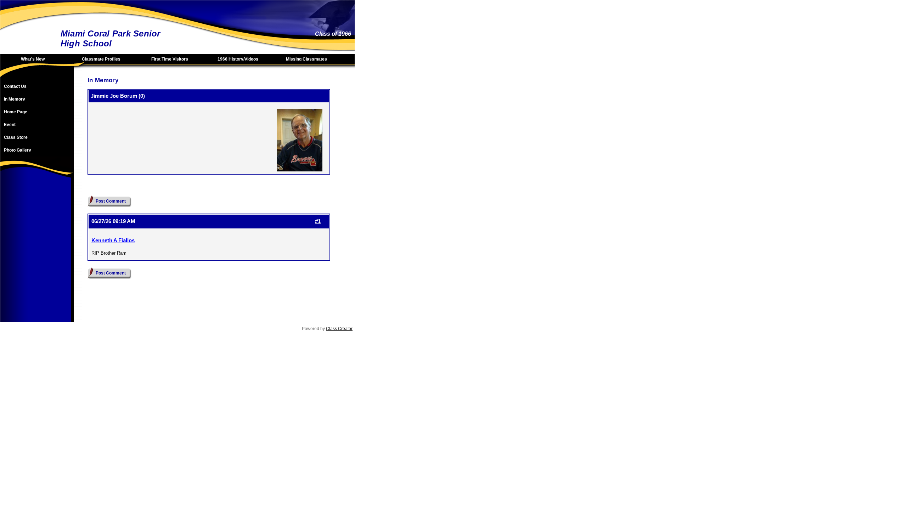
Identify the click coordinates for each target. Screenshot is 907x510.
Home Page (15, 111)
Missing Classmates (306, 59)
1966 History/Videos (238, 59)
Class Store (16, 137)
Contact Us (15, 86)
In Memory (14, 99)
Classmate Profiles (101, 59)
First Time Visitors (169, 59)
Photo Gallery (17, 150)
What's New (33, 59)
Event (10, 124)
